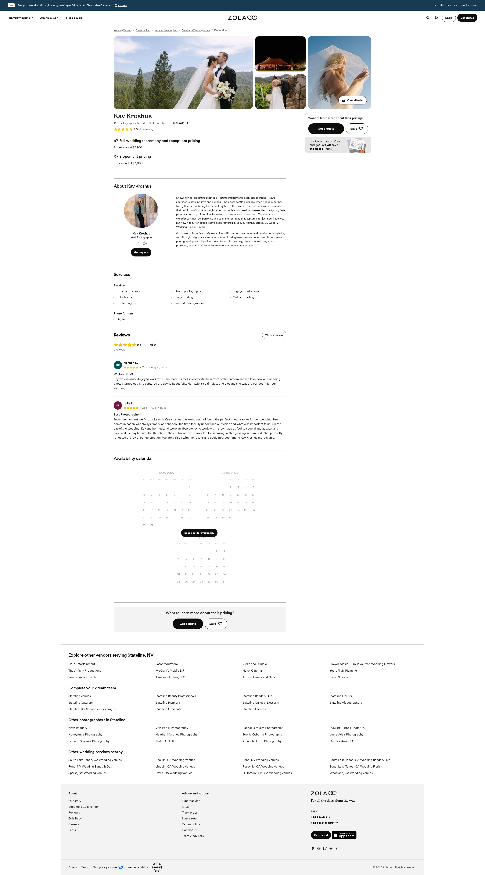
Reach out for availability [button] (199, 532)
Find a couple (74, 17)
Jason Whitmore (167, 664)
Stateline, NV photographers (196, 30)
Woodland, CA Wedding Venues (351, 773)
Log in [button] (449, 17)
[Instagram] (137, 243)
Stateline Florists (341, 696)
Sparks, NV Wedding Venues (87, 773)
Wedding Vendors (122, 30)
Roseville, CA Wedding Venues (263, 766)
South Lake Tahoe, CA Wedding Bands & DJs (360, 760)
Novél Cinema (252, 670)
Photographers (143, 30)
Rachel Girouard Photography (262, 728)
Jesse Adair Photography (346, 734)
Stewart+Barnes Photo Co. (347, 728)
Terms (328, 148)
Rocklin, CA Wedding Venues (175, 760)
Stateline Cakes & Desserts (260, 702)
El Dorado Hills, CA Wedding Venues (267, 773)
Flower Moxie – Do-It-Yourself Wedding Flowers (362, 664)
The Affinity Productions (84, 670)
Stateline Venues (79, 696)
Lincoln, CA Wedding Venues (175, 766)
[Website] (144, 243)
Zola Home (452, 5)
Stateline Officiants (168, 709)
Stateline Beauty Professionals (176, 696)
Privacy (72, 867)
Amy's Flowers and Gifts (258, 677)
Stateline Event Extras (256, 709)
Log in (314, 810)
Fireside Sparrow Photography (88, 741)
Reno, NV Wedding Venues (260, 760)
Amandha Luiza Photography (261, 741)
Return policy (191, 824)
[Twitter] (325, 849)
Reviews (74, 812)
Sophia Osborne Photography (262, 734)
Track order (189, 812)
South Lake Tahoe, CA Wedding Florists (356, 766)
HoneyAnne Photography (85, 734)
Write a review (274, 334)
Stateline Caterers (80, 702)
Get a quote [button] (141, 252)
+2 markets (176, 123)
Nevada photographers (166, 30)
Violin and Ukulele (254, 664)
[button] (352, 100)
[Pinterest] (319, 849)
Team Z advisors (193, 836)
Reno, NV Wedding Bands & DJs (90, 766)
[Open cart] (436, 18)
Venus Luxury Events (82, 677)
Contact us (189, 830)
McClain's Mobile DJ (170, 670)
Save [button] (212, 624)
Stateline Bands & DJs (257, 696)
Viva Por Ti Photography (172, 728)
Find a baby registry (323, 822)
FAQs (185, 806)
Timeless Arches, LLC (170, 677)
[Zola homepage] (242, 18)
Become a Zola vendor (83, 806)
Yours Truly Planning (343, 670)
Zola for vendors (469, 5)
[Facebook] (313, 849)
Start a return (190, 818)
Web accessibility (138, 867)
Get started (321, 835)
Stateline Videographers (346, 702)
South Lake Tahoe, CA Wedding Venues (95, 760)
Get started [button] (467, 17)
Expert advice (48, 17)
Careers (73, 824)
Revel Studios (339, 677)
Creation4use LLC (342, 741)
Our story (74, 801)
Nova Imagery (77, 728)
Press (72, 830)
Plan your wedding (19, 17)
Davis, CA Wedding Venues (174, 773)
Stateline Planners (168, 702)
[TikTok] (337, 849)
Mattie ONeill (165, 741)
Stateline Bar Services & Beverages (92, 709)
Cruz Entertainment (81, 664)
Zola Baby (439, 5)
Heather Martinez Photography (176, 734)
